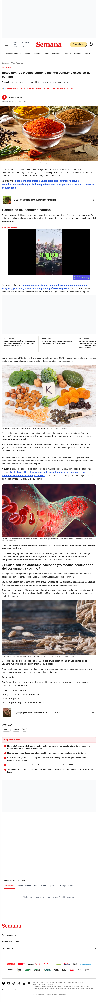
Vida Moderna (17, 63)
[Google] (3, 983)
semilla (16, 730)
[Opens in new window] (8, 983)
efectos (6, 730)
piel (24, 730)
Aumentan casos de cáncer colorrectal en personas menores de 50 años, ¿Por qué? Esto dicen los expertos (19, 343)
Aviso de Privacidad (11, 990)
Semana (5, 63)
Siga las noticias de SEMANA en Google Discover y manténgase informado (39, 88)
